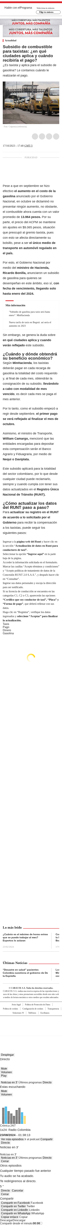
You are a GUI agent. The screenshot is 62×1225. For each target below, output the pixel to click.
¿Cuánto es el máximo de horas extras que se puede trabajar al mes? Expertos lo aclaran (25, 937)
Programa (26, 7)
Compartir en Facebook (15, 1202)
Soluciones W (18, 1013)
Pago (6, 627)
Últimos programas (30, 1082)
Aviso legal (16, 1004)
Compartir (46, 1139)
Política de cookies (10, 1009)
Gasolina (8, 633)
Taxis (6, 624)
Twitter (42, 136)
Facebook (35, 136)
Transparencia (53, 1009)
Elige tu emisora (46, 12)
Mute (4, 1068)
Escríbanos (44, 1013)
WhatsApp (56, 136)
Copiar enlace (9, 1216)
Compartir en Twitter (13, 1206)
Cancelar (17, 1190)
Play (4, 1075)
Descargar (6, 1220)
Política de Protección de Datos (37, 1004)
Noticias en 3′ (9, 1082)
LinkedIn (49, 136)
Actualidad (10, 40)
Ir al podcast (32, 1139)
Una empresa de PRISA (31, 1023)
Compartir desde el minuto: (20, 1223)
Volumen (6, 1072)
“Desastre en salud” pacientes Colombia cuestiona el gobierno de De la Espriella (25, 972)
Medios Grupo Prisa (31, 1032)
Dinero (7, 630)
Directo (47, 1082)
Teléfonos (32, 1013)
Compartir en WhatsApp (15, 1213)
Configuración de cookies (32, 1009)
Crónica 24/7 (8, 1125)
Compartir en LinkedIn (14, 1209)
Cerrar (5, 1161)
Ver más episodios (12, 1139)
